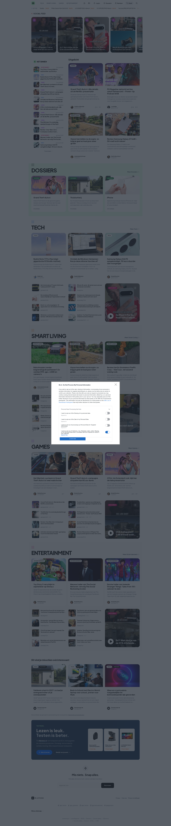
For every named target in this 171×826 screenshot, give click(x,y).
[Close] (116, 385)
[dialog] (85, 413)
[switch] (107, 413)
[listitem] (85, 409)
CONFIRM (72, 438)
